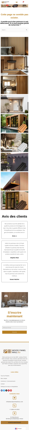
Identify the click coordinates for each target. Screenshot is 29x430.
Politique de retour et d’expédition (9, 386)
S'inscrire (14, 332)
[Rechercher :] (14, 30)
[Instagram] (6, 390)
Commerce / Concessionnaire (8, 381)
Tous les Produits (5, 375)
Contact (3, 384)
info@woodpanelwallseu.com (14, 401)
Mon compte (4, 378)
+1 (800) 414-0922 (14, 409)
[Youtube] (11, 390)
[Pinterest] (9, 390)
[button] (16, 2)
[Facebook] (2, 390)
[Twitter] (4, 390)
